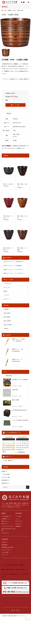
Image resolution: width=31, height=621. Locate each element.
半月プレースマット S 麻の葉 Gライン (14, 261)
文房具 (5, 291)
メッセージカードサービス (7, 526)
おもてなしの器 (6, 477)
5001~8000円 (7, 317)
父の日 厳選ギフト (9, 460)
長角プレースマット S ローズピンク (13, 269)
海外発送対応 (4, 544)
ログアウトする (18, 521)
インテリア (6, 295)
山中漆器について (5, 518)
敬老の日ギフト (6, 483)
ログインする (18, 523)
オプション (6, 299)
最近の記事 (8, 375)
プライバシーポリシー (6, 549)
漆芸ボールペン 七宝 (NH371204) (17, 360)
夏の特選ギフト (6, 480)
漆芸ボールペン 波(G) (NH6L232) (17, 350)
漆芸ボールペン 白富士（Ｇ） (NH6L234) (18, 340)
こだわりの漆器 (6, 474)
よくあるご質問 (5, 552)
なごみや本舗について (6, 516)
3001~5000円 (7, 313)
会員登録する (18, 526)
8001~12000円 (7, 320)
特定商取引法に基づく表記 (7, 547)
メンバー (17, 518)
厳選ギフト (4, 471)
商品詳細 (8, 113)
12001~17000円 (8, 324)
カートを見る (18, 516)
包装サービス (4, 521)
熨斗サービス (4, 523)
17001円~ (6, 328)
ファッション (7, 287)
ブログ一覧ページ (5, 533)
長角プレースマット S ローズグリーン (14, 273)
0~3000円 (6, 309)
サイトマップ (4, 554)
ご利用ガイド (4, 542)
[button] (15, 602)
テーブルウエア (7, 283)
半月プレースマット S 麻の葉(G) (13, 265)
